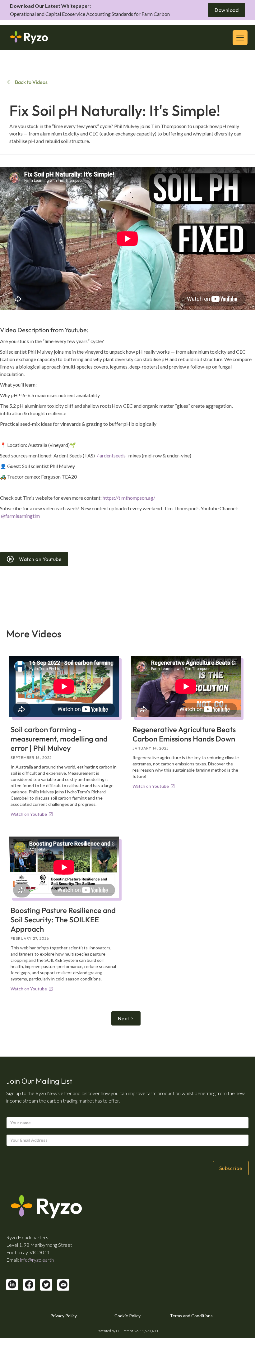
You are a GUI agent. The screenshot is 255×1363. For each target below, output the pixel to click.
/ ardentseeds (112, 455)
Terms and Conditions (191, 1315)
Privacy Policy (63, 1315)
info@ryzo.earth (37, 1260)
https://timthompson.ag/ (129, 498)
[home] (29, 38)
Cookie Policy (127, 1315)
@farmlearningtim (21, 516)
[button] (239, 37)
